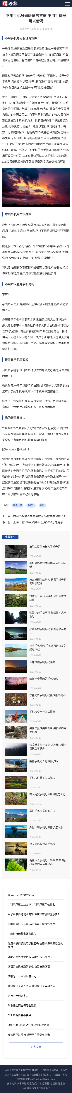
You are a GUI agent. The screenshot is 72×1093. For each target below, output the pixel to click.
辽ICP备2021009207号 (38, 1088)
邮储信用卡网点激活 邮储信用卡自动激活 (31, 986)
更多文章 (36, 1046)
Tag (24, 1088)
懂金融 (61, 1083)
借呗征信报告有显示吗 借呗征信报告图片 (31, 924)
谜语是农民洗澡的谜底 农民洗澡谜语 (29, 966)
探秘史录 (11, 1083)
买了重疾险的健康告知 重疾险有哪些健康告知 (34, 914)
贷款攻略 (24, 29)
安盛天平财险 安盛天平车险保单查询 (29, 1034)
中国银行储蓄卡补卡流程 (22, 933)
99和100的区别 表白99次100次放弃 (28, 1024)
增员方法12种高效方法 (21, 894)
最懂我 (30, 1083)
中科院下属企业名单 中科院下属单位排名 (31, 904)
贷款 (42, 505)
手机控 (46, 1083)
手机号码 (17, 505)
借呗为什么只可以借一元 (22, 976)
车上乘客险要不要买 (19, 1015)
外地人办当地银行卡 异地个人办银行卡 (30, 956)
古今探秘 (21, 1083)
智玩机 (53, 1083)
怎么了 (38, 1083)
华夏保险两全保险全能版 (22, 1005)
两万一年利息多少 (18, 995)
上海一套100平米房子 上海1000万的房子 (38, 522)
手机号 (31, 505)
